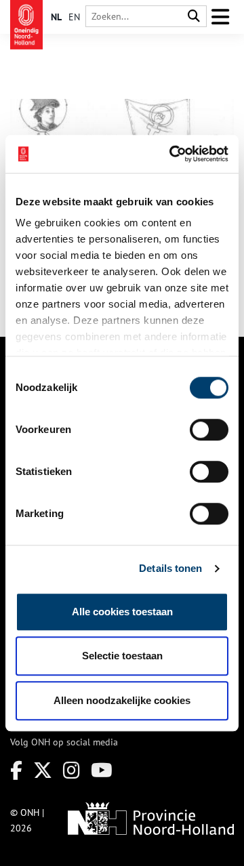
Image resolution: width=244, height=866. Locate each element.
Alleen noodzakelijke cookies (122, 700)
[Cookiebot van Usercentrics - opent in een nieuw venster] (172, 154)
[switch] (209, 429)
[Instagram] (71, 770)
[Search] (193, 16)
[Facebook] (16, 770)
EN (74, 17)
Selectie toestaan (122, 655)
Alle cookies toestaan (122, 611)
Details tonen (170, 568)
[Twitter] (42, 770)
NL (56, 17)
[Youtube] (102, 770)
